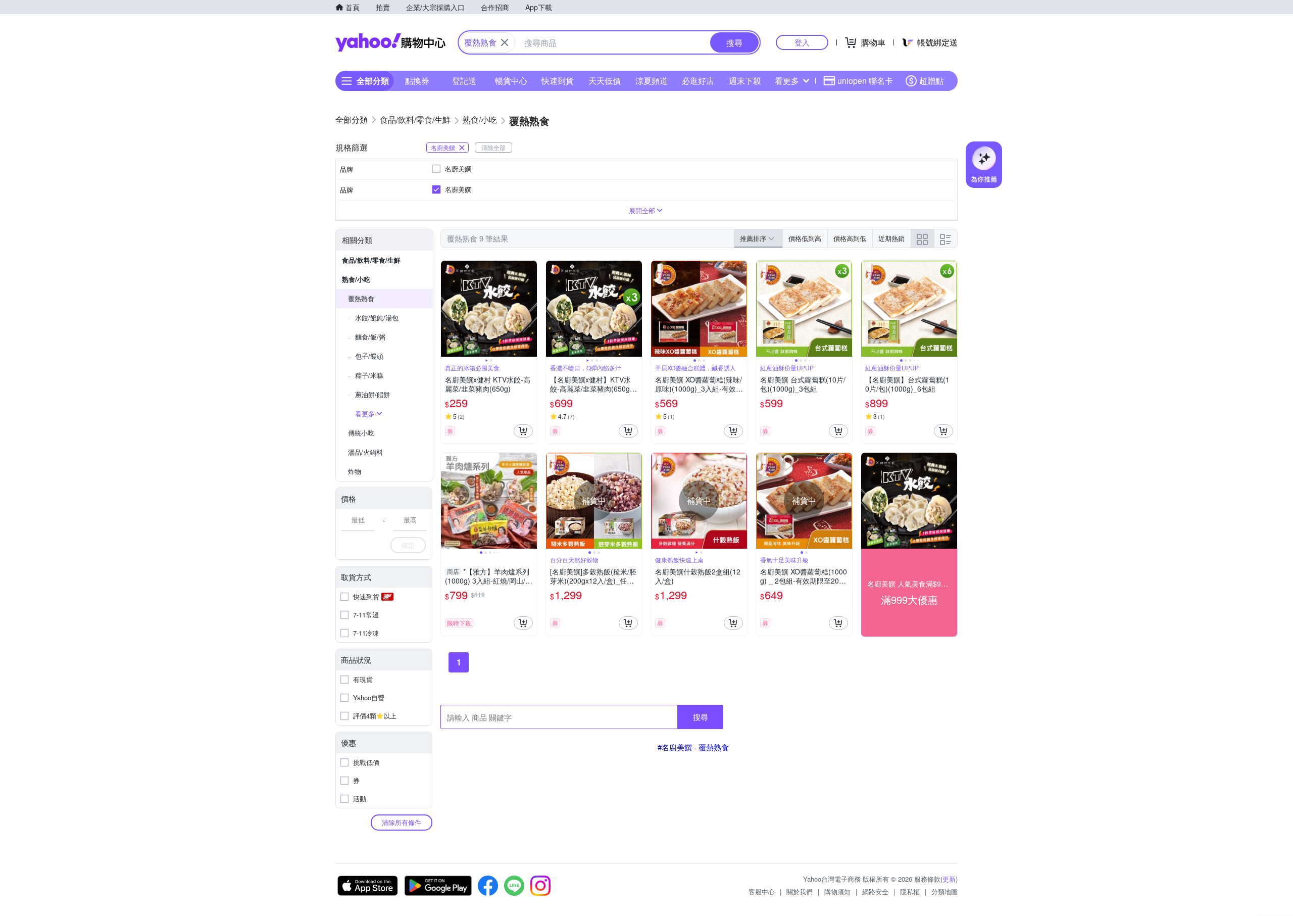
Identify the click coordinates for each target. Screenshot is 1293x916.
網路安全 (875, 891)
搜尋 (700, 716)
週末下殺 (745, 80)
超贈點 (931, 80)
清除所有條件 (401, 822)
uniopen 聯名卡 (865, 80)
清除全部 (493, 147)
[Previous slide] (447, 308)
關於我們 (799, 891)
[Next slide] (530, 308)
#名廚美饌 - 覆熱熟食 (693, 747)
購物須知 (837, 891)
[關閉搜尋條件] (505, 42)
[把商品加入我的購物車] (523, 431)
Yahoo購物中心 (390, 42)
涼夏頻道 (651, 80)
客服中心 (762, 891)
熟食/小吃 (356, 279)
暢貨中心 (511, 80)
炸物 (354, 471)
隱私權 (910, 891)
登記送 (464, 80)
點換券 (417, 80)
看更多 (787, 80)
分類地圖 (944, 891)
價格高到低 (849, 238)
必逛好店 (698, 80)
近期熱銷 (891, 238)
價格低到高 (804, 238)
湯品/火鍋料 (365, 452)
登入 (802, 42)
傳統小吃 (361, 433)
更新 (949, 879)
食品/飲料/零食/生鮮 (371, 260)
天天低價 (604, 80)
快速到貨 (557, 80)
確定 (408, 545)
